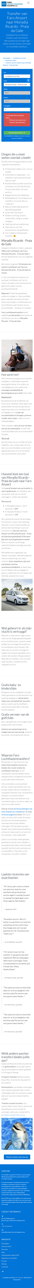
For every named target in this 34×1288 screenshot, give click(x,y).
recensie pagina (8, 814)
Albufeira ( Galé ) (10, 60)
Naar (5, 81)
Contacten (4, 1267)
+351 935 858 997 (6, 1226)
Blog (3, 1252)
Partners (4, 1261)
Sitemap (4, 1264)
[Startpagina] (12, 4)
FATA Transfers (18, 1277)
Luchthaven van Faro (19, 58)
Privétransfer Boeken (16, 133)
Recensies (4, 1249)
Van (5, 72)
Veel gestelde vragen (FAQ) (10, 1255)
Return (6, 97)
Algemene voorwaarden (9, 1258)
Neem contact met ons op (14, 1115)
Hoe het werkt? (6, 1246)
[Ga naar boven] (2, 1271)
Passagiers (7, 106)
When (5, 89)
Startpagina (6, 58)
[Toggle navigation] (28, 3)
